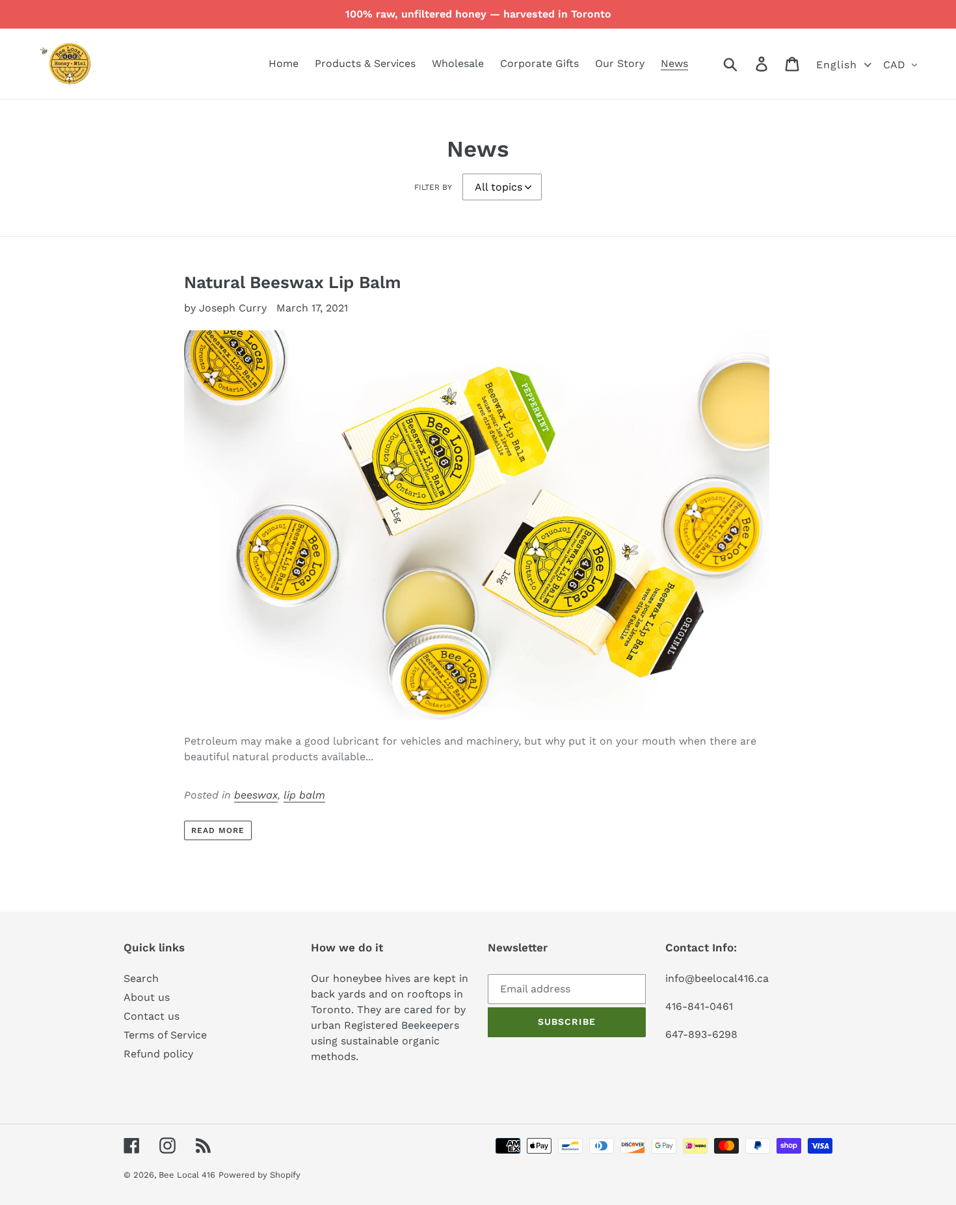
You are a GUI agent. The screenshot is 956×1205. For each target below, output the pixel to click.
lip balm (304, 795)
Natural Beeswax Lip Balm (292, 282)
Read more (218, 830)
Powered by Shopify (259, 1175)
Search (141, 978)
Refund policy (158, 1054)
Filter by (433, 187)
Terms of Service (165, 1035)
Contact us (151, 1016)
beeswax (256, 795)
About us (147, 997)
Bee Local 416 (187, 1175)
